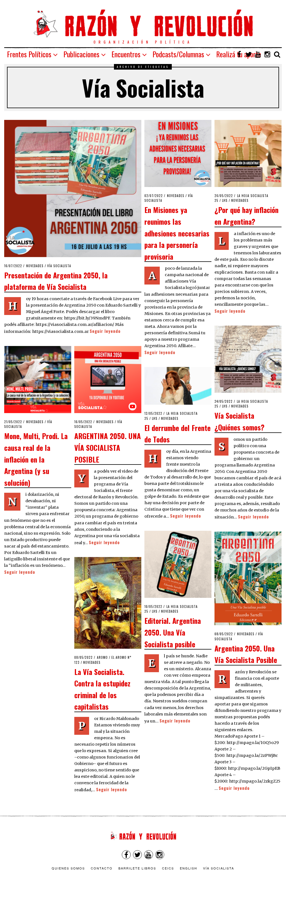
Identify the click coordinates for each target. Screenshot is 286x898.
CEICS (168, 868)
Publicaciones (81, 54)
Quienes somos (68, 868)
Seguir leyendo (105, 331)
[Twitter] (248, 54)
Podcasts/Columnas (178, 54)
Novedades (35, 266)
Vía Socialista (59, 266)
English (188, 868)
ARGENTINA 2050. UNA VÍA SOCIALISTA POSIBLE (107, 447)
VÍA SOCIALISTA (218, 868)
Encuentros (125, 54)
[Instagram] (267, 54)
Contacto (102, 868)
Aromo (102, 657)
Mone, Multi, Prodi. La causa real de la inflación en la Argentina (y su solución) (36, 458)
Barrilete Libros (137, 868)
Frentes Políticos (29, 54)
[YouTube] (258, 54)
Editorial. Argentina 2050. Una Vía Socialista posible (172, 632)
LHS (225, 200)
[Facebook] (239, 54)
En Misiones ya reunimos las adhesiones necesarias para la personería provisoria (176, 232)
